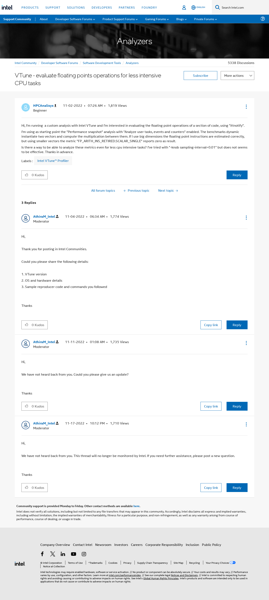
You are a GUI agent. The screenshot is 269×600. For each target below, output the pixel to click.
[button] (246, 106)
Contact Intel (82, 544)
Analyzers (132, 62)
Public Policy (211, 544)
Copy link (211, 324)
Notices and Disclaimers (184, 575)
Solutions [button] (76, 7)
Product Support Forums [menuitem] (119, 19)
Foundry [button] (149, 7)
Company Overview (55, 544)
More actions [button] (234, 75)
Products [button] (30, 7)
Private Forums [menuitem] (204, 19)
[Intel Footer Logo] (20, 563)
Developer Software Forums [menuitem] (73, 19)
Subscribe (200, 75)
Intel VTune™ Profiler (53, 160)
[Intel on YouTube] (73, 554)
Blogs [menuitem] (180, 19)
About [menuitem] (44, 19)
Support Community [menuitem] (17, 19)
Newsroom (103, 544)
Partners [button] (127, 7)
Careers (136, 544)
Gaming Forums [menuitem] (155, 19)
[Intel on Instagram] (83, 554)
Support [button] (52, 7)
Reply (237, 174)
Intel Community (26, 62)
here (136, 506)
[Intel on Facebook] (42, 554)
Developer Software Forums (59, 62)
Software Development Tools (102, 62)
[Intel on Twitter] (52, 554)
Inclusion (192, 544)
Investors (121, 544)
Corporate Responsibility (164, 544)
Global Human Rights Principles (161, 578)
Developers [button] (102, 7)
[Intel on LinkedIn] (63, 554)
